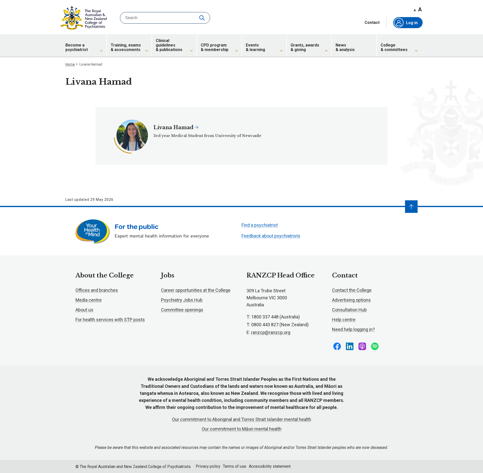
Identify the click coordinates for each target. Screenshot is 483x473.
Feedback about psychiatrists (271, 236)
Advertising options (351, 300)
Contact (372, 22)
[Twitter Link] (362, 346)
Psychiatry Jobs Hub (182, 300)
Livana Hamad (174, 127)
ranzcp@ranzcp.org (270, 332)
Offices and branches (96, 290)
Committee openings (182, 309)
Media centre (88, 300)
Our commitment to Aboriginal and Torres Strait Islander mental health (241, 419)
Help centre (343, 319)
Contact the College (352, 290)
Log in (412, 22)
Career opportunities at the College (195, 290)
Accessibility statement (270, 466)
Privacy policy (208, 466)
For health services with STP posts (110, 319)
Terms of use (234, 466)
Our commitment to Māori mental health (241, 429)
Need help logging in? (353, 329)
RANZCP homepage (83, 18)
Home (70, 64)
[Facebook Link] (337, 346)
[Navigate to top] (411, 206)
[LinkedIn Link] (350, 346)
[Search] (202, 17)
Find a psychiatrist (260, 225)
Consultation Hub (349, 309)
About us (84, 309)
